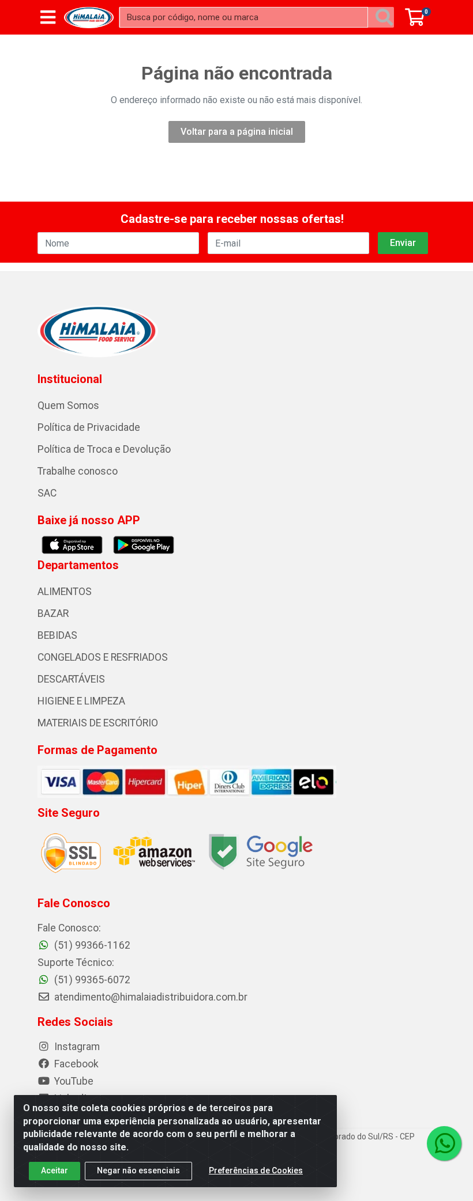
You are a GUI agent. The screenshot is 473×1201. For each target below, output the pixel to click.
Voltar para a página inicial (237, 131)
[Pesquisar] (384, 17)
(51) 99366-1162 (91, 945)
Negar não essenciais (138, 1170)
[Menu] (47, 17)
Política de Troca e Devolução (104, 449)
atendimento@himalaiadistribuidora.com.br (150, 997)
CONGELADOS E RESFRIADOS (102, 657)
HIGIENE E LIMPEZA (81, 701)
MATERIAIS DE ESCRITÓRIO (97, 723)
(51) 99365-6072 (91, 980)
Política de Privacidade (88, 427)
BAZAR (53, 613)
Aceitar (54, 1170)
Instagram (76, 1046)
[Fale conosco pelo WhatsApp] (444, 1143)
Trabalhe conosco (77, 471)
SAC (47, 493)
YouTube (72, 1081)
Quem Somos (68, 405)
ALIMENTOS (64, 591)
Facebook (75, 1064)
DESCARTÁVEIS (71, 679)
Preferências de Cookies (256, 1170)
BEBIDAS (57, 635)
